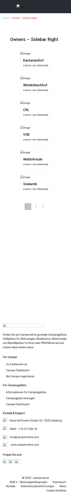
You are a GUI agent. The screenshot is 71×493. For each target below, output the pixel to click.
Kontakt (10, 486)
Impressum (59, 482)
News (63, 486)
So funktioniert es (16, 364)
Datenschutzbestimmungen (37, 486)
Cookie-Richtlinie (56, 490)
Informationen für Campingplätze (26, 392)
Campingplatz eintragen (20, 398)
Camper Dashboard (17, 370)
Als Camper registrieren (20, 376)
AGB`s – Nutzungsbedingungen (28, 482)
